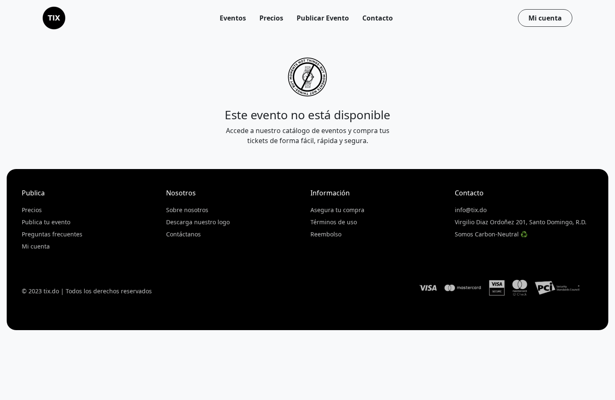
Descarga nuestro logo (198, 222)
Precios (32, 210)
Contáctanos (183, 234)
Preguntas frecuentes (52, 234)
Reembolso (325, 234)
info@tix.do (471, 210)
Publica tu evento (46, 222)
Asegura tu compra (337, 210)
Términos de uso (333, 222)
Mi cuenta (545, 18)
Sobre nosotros (187, 210)
